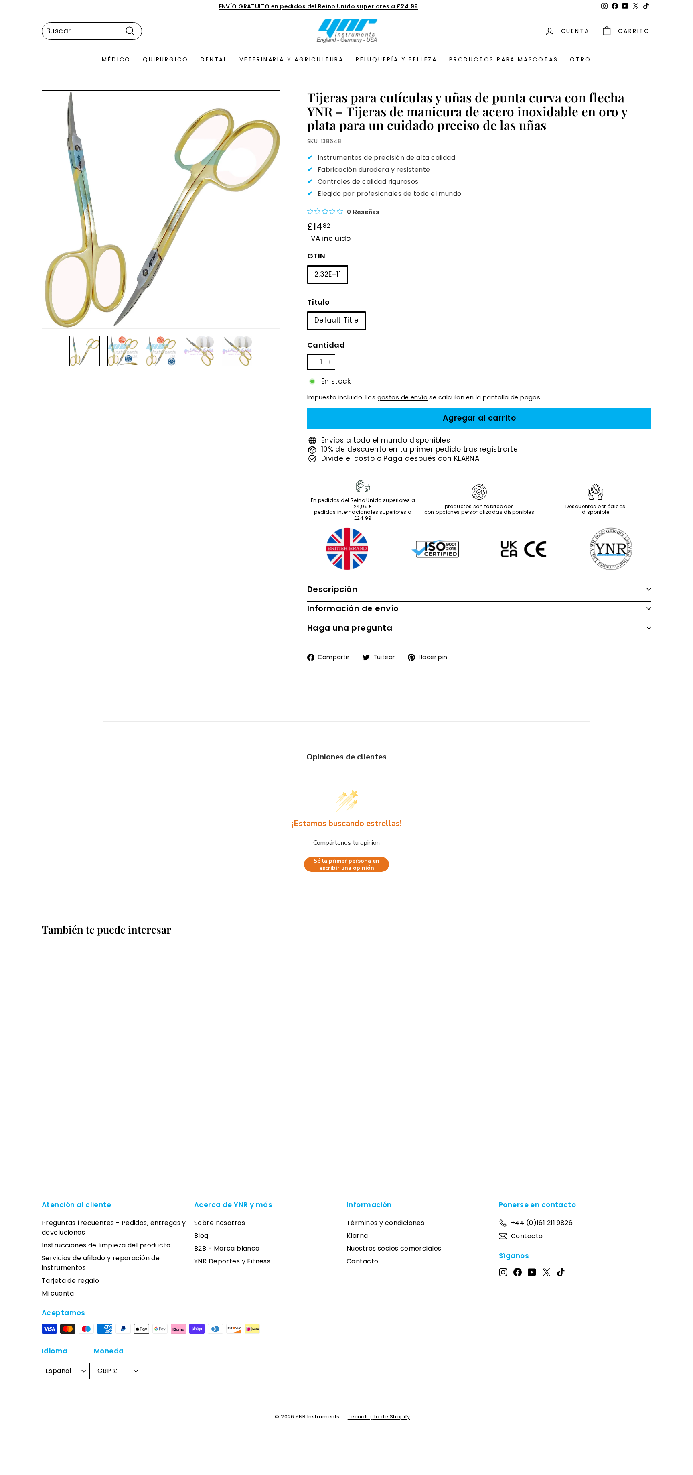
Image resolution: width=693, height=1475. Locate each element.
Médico (116, 59)
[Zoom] (161, 210)
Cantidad (326, 345)
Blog (201, 1235)
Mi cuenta (58, 1293)
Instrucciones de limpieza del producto (106, 1245)
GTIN (316, 256)
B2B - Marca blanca (227, 1248)
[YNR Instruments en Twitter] (546, 1272)
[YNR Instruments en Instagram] (503, 1272)
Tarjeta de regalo (70, 1280)
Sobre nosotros (219, 1222)
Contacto (362, 1261)
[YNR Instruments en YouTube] (532, 1272)
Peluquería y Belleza (396, 59)
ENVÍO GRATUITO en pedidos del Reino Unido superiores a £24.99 (318, 6)
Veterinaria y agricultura (291, 59)
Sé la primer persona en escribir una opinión (346, 864)
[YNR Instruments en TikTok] (561, 1272)
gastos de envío (402, 397)
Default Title (336, 320)
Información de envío (353, 608)
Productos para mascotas (503, 59)
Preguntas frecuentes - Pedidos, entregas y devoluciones (114, 1227)
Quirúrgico (165, 59)
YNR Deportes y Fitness (232, 1261)
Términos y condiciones (385, 1222)
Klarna (357, 1235)
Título (318, 302)
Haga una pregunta (350, 627)
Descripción (332, 589)
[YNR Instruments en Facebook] (517, 1272)
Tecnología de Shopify (379, 1416)
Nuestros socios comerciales (393, 1248)
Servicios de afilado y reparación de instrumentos (101, 1262)
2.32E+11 (327, 274)
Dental (214, 59)
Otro (580, 59)
